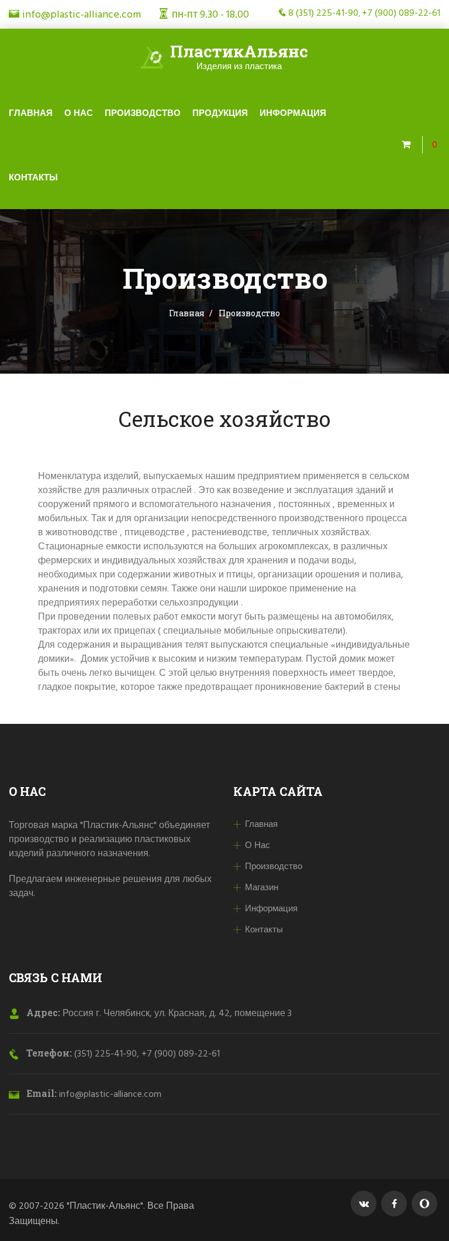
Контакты (33, 178)
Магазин (261, 888)
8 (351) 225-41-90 (323, 13)
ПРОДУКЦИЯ (220, 114)
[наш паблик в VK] (364, 1203)
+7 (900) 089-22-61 (401, 13)
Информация (293, 114)
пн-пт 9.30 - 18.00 (210, 14)
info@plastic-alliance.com (81, 14)
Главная (31, 114)
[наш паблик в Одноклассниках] (424, 1203)
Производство (143, 114)
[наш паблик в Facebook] (394, 1203)
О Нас (78, 114)
